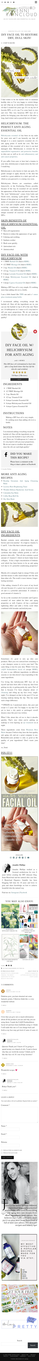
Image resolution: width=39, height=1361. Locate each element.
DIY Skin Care (26, 31)
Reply (4, 1005)
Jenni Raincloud (13, 1354)
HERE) (26, 261)
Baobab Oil (14, 261)
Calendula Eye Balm (11, 493)
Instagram (15, 892)
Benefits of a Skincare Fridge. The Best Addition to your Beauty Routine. (10, 974)
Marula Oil (12, 267)
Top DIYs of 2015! (28, 959)
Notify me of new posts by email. (10, 1152)
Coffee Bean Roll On (11, 496)
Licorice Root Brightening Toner (15, 486)
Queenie (8, 1010)
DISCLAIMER (14, 1356)
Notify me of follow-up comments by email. (12, 1150)
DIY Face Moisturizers (10, 968)
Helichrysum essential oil (11, 135)
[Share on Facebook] (9, 965)
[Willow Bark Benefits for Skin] (10, 946)
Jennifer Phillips (14, 31)
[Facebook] (8, 2)
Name (4, 1126)
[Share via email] (6, 965)
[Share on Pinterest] (11, 965)
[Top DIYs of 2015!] (29, 946)
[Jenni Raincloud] (19, 11)
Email (4, 1134)
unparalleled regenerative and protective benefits (19, 151)
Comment (5, 1105)
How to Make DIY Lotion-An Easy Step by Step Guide (29, 974)
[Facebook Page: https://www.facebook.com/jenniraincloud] (6, 459)
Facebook (32, 464)
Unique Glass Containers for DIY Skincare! (28, 931)
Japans (8, 990)
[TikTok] (16, 857)
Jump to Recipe (9, 43)
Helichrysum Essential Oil (21, 277)
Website (4, 1142)
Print (19, 379)
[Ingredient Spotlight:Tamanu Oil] (10, 916)
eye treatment (28, 722)
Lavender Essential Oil (17, 274)
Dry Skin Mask (9, 499)
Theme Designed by (19, 1359)
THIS (22, 294)
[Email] (13, 2)
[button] (36, 2)
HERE (5, 279)
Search (19, 1340)
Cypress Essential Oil (17, 282)
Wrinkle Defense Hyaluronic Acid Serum (18, 489)
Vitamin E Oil (14, 270)
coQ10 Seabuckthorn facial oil (13, 669)
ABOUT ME (25, 1354)
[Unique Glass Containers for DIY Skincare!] (29, 916)
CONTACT (23, 1356)
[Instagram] (2, 2)
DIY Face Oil (20, 968)
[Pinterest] (5, 2)
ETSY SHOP (31, 1356)
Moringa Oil (16, 264)
